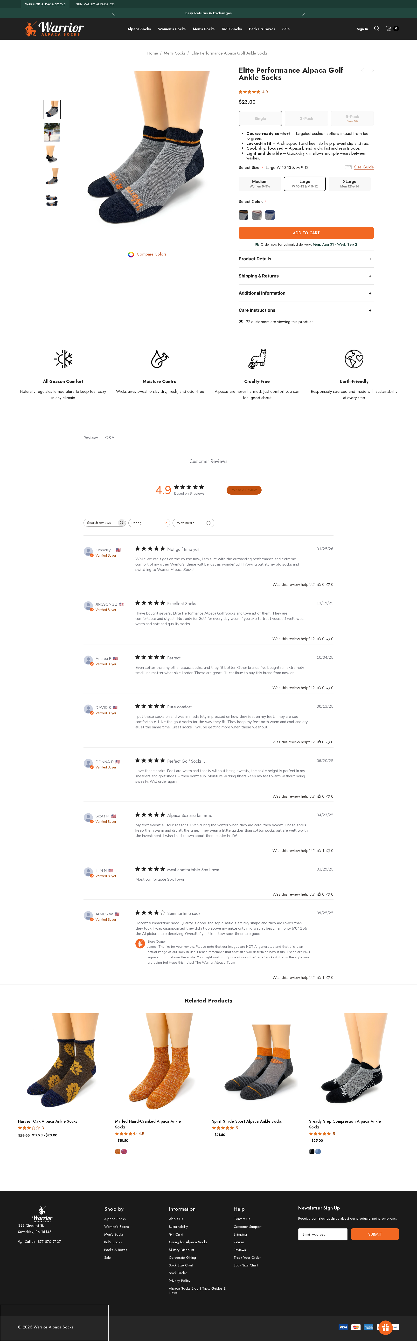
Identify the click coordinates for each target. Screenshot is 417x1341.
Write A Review (244, 490)
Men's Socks (114, 1234)
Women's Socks (116, 1226)
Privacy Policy (179, 1280)
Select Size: (273, 167)
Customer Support (247, 1226)
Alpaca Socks (115, 1219)
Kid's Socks (113, 1242)
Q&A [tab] (109, 438)
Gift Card (176, 1234)
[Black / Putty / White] (311, 1151)
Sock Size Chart (181, 1265)
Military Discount (181, 1249)
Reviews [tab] (90, 438)
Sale (107, 1257)
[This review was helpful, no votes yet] (319, 584)
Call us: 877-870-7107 (43, 1241)
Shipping (240, 1234)
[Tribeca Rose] (124, 1151)
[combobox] (149, 523)
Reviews (240, 1249)
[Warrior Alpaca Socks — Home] (54, 29)
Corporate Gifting (182, 1257)
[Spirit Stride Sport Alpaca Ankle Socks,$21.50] (257, 1063)
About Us (176, 1219)
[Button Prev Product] (364, 70)
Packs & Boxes (115, 1249)
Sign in (362, 29)
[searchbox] (100, 522)
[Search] (377, 28)
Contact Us (242, 1219)
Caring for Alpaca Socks (188, 1242)
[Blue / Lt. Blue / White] (318, 1151)
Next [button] (303, 13)
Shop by (114, 1209)
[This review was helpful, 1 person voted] (319, 850)
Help (239, 1209)
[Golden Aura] (117, 1151)
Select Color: (252, 201)
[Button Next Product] (371, 70)
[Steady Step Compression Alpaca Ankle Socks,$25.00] (354, 1063)
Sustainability (178, 1226)
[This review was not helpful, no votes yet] (328, 584)
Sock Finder (178, 1273)
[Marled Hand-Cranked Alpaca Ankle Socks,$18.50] (160, 1063)
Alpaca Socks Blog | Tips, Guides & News (197, 1290)
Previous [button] (113, 13)
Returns (239, 1242)
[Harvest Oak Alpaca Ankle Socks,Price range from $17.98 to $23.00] (63, 1063)
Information (182, 1209)
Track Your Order (247, 1257)
